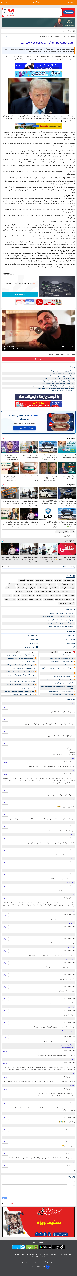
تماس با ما (39, 1254)
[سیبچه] (58, 1247)
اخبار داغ (51, 652)
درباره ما (46, 1254)
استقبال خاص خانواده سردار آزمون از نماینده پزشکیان (20, 671)
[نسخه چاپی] (3, 36)
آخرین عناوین (68, 652)
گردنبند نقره (22, 580)
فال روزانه (32, 643)
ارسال (4, 1198)
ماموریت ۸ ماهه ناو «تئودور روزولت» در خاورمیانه (60, 665)
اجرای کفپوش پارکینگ (35, 599)
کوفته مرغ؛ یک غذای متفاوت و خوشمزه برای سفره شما (19, 691)
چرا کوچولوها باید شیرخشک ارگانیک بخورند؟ (63, 391)
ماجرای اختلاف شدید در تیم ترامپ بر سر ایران (60, 623)
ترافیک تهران (69, 643)
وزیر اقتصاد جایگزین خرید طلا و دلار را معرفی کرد (21, 658)
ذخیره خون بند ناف (55, 595)
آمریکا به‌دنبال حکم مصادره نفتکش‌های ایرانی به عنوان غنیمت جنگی (57, 687)
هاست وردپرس (7, 595)
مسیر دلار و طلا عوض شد (28, 678)
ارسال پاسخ (5, 708)
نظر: (74, 1185)
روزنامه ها (70, 636)
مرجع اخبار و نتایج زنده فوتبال (25, 584)
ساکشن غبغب (39, 580)
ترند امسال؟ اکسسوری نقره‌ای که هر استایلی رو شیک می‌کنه (59, 381)
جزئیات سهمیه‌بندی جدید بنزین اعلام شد (24, 668)
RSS (33, 1257)
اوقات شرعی (69, 647)
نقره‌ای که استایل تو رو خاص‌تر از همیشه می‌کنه (62, 376)
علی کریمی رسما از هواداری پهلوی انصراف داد (61, 695)
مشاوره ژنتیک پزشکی (68, 595)
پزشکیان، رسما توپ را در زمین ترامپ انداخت (61, 626)
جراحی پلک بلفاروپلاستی (67, 592)
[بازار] (32, 1247)
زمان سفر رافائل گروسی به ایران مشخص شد (61, 613)
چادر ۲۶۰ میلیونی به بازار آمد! (65, 673)
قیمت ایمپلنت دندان (68, 580)
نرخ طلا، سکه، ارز (30, 636)
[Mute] (44, 295)
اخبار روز (60, 1254)
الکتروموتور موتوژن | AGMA (66, 603)
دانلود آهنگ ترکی (48, 599)
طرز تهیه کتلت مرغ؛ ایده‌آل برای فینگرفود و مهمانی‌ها (21, 675)
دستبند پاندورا (52, 584)
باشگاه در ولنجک (10, 588)
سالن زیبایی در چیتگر (42, 595)
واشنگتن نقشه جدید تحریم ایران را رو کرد (62, 683)
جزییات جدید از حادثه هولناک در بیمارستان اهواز (60, 691)
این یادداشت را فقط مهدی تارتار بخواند (63, 677)
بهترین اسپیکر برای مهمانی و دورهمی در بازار (63, 371)
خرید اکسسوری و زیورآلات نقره (66, 584)
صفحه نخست (67, 1254)
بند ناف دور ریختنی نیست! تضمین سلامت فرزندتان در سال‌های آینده (56, 388)
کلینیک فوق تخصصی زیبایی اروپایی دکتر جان (47, 592)
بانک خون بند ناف (22, 599)
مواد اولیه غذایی (54, 588)
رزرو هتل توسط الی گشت (67, 588)
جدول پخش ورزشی (30, 647)
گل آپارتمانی (20, 588)
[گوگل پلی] (45, 1247)
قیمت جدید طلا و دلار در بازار (27, 662)
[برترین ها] (36, 2)
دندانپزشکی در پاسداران (28, 595)
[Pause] (41, 295)
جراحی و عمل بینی (10, 599)
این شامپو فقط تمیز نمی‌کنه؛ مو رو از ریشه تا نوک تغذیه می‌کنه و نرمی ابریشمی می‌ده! (52, 386)
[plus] (10, 37)
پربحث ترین (11, 652)
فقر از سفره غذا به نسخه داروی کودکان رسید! (61, 658)
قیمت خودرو (69, 639)
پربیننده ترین (29, 652)
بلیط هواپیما (58, 580)
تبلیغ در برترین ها (19, 1254)
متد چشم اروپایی (30, 588)
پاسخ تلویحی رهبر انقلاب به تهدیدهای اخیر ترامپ (59, 620)
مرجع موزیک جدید (41, 584)
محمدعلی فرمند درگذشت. (66, 655)
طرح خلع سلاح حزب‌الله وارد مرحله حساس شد (60, 662)
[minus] (6, 36)
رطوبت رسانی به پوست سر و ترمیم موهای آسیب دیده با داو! (58, 383)
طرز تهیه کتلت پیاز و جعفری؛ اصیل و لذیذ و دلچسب (21, 655)
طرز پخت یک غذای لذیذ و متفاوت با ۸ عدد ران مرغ (20, 685)
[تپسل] (3, 274)
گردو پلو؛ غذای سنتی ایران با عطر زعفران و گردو (22, 681)
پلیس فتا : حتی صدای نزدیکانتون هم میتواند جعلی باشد (60, 378)
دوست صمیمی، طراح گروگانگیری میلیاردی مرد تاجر (59, 680)
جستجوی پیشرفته (40, 1257)
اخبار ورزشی (53, 1254)
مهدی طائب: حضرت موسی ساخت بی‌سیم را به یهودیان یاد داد (57, 669)
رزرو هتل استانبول (42, 588)
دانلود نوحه (16, 595)
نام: (74, 1181)
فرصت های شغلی (30, 1254)
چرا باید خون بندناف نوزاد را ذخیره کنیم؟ (64, 374)
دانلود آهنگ (11, 584)
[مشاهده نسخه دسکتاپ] (2, 2)
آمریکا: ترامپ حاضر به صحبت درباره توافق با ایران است (58, 617)
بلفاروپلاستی (49, 580)
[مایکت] (18, 1247)
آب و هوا (32, 639)
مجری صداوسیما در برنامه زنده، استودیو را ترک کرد (20, 665)
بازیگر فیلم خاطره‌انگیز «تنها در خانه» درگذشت (22, 695)
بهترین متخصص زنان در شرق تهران (64, 599)
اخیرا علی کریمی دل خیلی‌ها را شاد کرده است (23, 688)
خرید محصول (38, 359)
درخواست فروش (20, 294)
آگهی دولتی (10, 1254)
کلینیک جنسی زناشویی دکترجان (23, 592)
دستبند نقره (30, 580)
